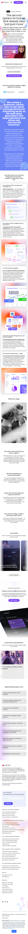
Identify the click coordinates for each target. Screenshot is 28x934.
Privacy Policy (11, 928)
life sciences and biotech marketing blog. (12, 784)
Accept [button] (14, 931)
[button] (14, 693)
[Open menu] (25, 2)
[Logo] (4, 2)
